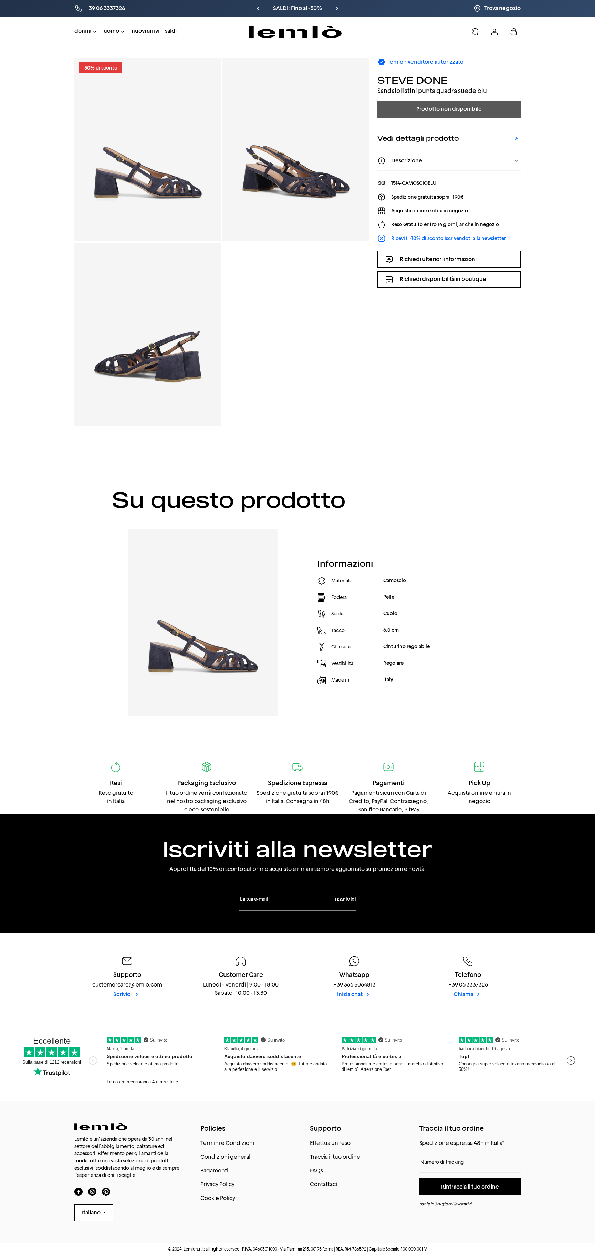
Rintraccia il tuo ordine (470, 1186)
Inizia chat (350, 994)
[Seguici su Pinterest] (106, 1191)
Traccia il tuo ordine (335, 1156)
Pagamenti (214, 1170)
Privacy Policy (217, 1184)
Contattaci (323, 1184)
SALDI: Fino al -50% (297, 8)
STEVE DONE (412, 80)
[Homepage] (295, 32)
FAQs (316, 1170)
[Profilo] (494, 32)
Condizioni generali (226, 1156)
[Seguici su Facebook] (78, 1191)
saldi (171, 31)
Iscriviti (345, 899)
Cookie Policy (217, 1198)
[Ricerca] (475, 32)
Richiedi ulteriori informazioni (438, 259)
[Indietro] (258, 8)
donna (82, 31)
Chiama (463, 994)
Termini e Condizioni (227, 1143)
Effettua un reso (330, 1143)
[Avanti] (337, 8)
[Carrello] (514, 32)
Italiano (92, 1212)
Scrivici (123, 994)
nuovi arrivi (145, 31)
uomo (111, 31)
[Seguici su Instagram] (92, 1191)
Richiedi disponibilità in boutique (443, 279)
